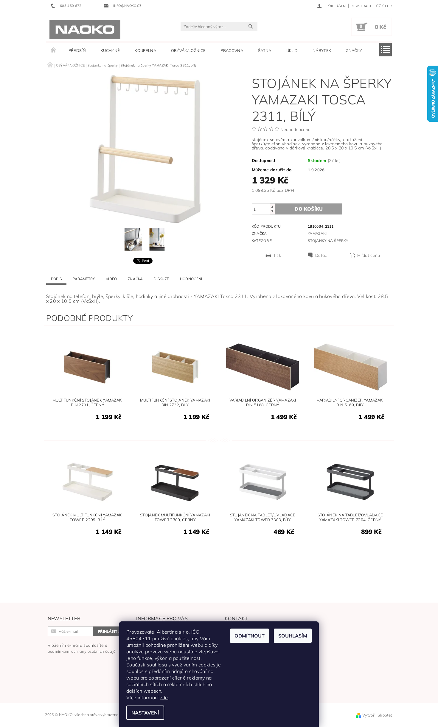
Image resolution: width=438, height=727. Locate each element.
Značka (135, 279)
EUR (388, 6)
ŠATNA (264, 50)
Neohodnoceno (295, 129)
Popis (56, 279)
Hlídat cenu (368, 255)
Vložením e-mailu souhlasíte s (82, 648)
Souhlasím (292, 636)
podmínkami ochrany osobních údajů (82, 651)
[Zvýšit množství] (272, 206)
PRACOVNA (231, 50)
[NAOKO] (85, 29)
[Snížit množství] (272, 211)
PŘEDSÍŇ (77, 50)
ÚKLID (292, 50)
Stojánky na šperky (328, 240)
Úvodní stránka (53, 50)
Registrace (361, 6)
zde (164, 697)
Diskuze (161, 279)
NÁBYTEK (322, 50)
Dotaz (321, 255)
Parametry (84, 279)
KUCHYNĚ (110, 50)
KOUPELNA (145, 50)
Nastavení (145, 713)
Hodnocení (191, 279)
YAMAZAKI (317, 233)
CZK (380, 5)
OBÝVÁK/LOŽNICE (188, 50)
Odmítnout (249, 636)
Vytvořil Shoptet (377, 715)
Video (111, 279)
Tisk (277, 255)
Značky (354, 50)
